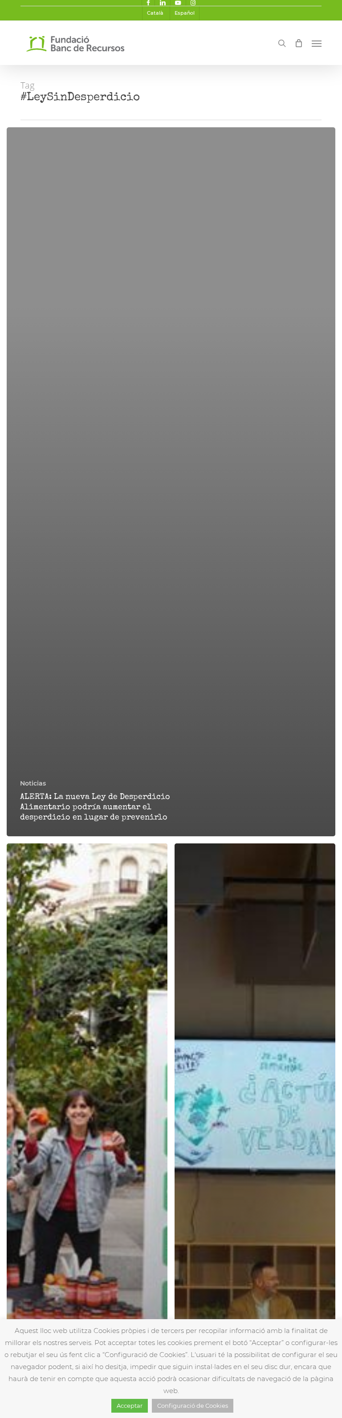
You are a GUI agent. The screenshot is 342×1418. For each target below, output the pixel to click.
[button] (317, 43)
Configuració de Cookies (192, 1405)
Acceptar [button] (129, 1405)
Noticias (33, 783)
